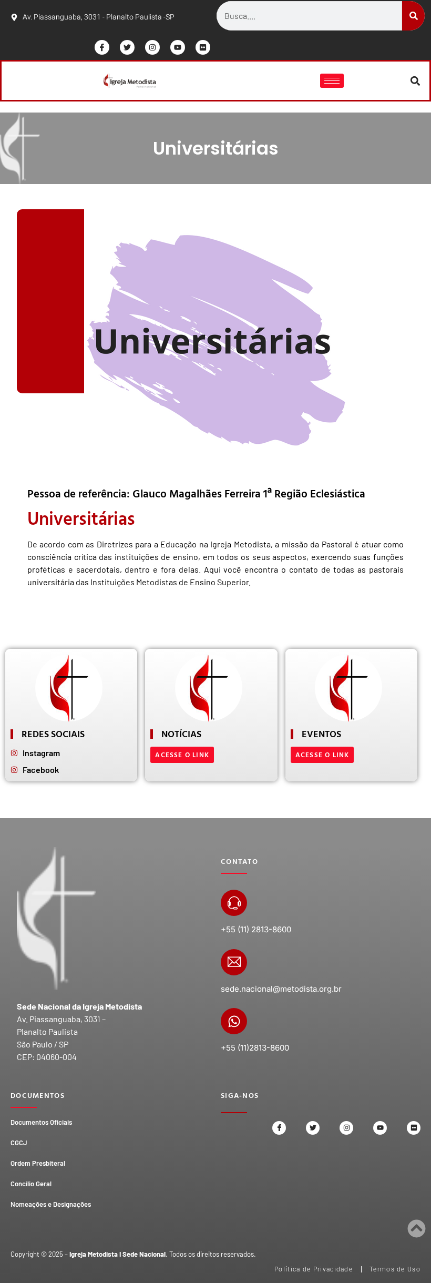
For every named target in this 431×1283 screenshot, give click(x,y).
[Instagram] (152, 47)
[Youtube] (177, 47)
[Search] (413, 15)
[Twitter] (127, 47)
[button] (415, 80)
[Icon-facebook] (102, 47)
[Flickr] (203, 47)
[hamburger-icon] (332, 81)
